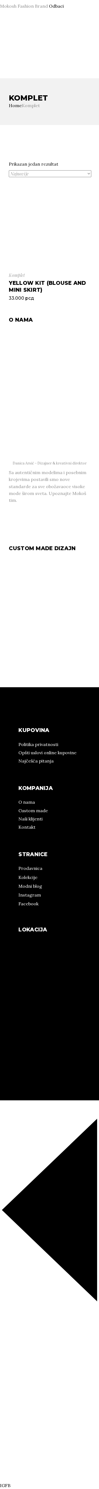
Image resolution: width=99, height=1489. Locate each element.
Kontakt (26, 827)
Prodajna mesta (71, 41)
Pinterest (20, 55)
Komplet (17, 275)
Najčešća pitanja (36, 761)
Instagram (29, 895)
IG (2, 55)
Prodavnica (30, 868)
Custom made (33, 810)
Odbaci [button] (56, 6)
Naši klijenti (30, 819)
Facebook (28, 903)
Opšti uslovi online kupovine (47, 752)
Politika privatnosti (38, 744)
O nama (8, 41)
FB (7, 55)
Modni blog (30, 886)
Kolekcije (35, 41)
